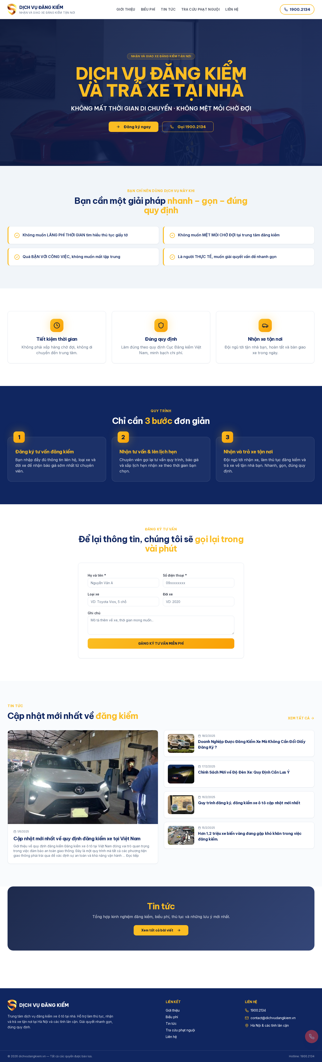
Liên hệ (231, 9)
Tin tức (168, 9)
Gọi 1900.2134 (192, 126)
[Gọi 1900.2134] (311, 1036)
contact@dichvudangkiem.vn (273, 1018)
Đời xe (168, 594)
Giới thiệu (125, 9)
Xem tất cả (299, 718)
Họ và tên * (97, 575)
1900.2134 (300, 9)
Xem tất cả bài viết (157, 930)
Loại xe (93, 594)
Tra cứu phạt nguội (200, 9)
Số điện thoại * (175, 575)
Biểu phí (148, 9)
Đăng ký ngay (137, 126)
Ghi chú (94, 613)
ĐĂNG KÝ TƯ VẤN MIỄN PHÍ (161, 643)
